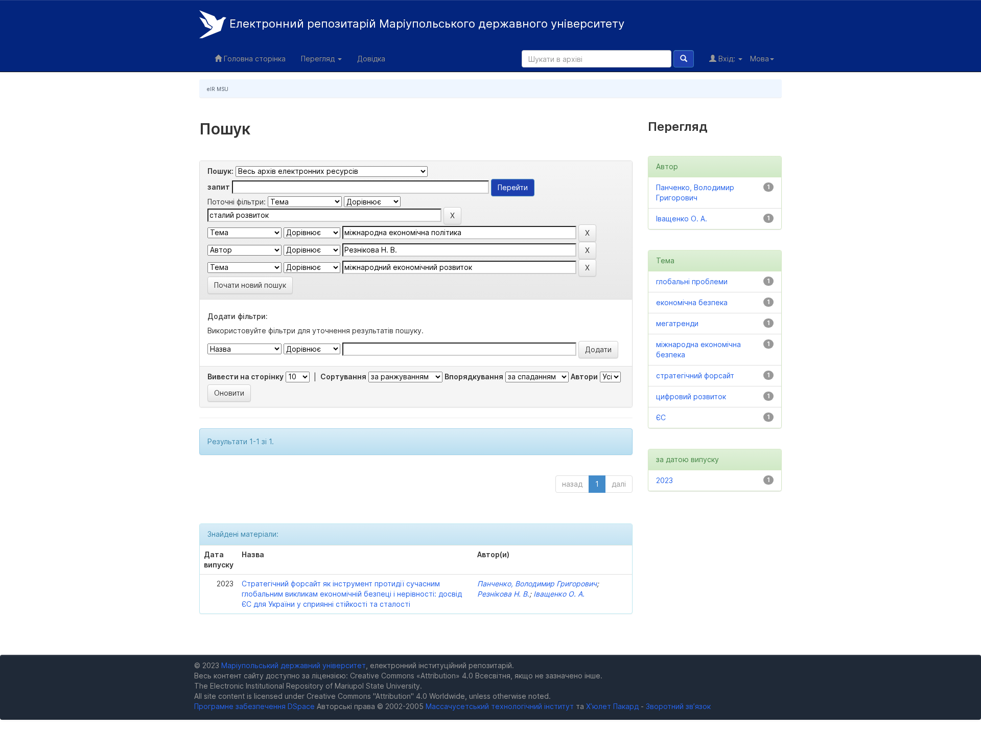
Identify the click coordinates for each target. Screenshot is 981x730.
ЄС (661, 417)
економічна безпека (692, 302)
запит (218, 186)
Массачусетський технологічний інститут (500, 706)
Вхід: (726, 58)
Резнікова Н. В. (503, 593)
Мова (759, 58)
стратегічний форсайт (695, 375)
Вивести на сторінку (245, 376)
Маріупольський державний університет (293, 665)
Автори (584, 376)
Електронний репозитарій (425, 23)
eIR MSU (217, 89)
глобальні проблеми (692, 281)
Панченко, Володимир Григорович (537, 583)
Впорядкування (474, 376)
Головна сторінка (254, 58)
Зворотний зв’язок (678, 706)
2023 (664, 480)
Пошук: (220, 171)
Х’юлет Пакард (612, 706)
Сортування (343, 376)
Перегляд (319, 58)
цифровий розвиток (691, 396)
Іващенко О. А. (559, 593)
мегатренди (677, 323)
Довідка (371, 58)
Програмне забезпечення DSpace (254, 706)
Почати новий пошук (250, 285)
